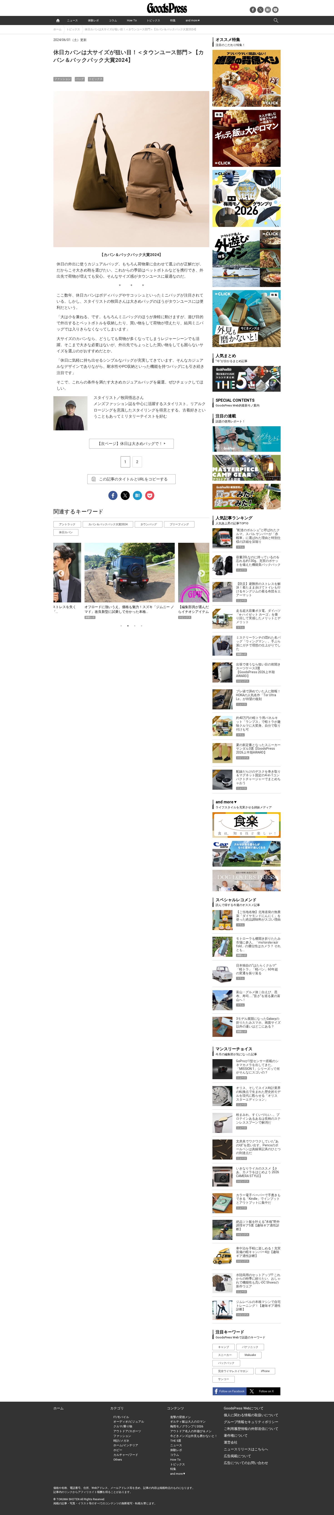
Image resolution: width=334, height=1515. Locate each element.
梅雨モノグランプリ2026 (186, 1426)
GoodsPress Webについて (244, 1408)
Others (117, 1459)
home (57, 20)
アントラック (67, 524)
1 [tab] (121, 626)
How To (132, 20)
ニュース (72, 20)
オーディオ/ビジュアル (128, 1421)
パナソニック (250, 1347)
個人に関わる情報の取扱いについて (251, 1415)
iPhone (265, 1371)
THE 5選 (175, 1440)
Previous (59, 572)
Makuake (250, 1355)
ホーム (57, 29)
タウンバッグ (148, 524)
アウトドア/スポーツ (127, 1431)
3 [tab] (134, 626)
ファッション (62, 79)
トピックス (153, 20)
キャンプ (223, 1347)
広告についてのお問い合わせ (246, 1463)
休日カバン (66, 532)
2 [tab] (128, 626)
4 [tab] (141, 626)
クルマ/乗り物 (122, 1426)
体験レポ (93, 20)
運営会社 (230, 1442)
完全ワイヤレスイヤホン (233, 1371)
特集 (173, 20)
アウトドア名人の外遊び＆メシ (191, 1431)
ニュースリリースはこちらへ (246, 1449)
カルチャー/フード (125, 1455)
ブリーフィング (179, 524)
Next (199, 572)
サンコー (223, 1379)
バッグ (80, 79)
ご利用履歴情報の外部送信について (251, 1429)
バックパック (226, 1363)
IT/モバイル (121, 1417)
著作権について (236, 1436)
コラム (113, 20)
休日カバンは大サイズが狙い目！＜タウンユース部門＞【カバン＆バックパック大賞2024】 (141, 29)
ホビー (117, 1450)
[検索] (276, 20)
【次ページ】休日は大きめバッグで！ (131, 443)
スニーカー (225, 1355)
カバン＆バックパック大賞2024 (107, 524)
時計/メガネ (121, 1440)
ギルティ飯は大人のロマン (188, 1421)
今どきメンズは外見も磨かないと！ (193, 1436)
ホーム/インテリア (125, 1445)
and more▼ (193, 20)
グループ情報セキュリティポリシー (251, 1422)
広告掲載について (237, 1456)
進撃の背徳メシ (180, 1417)
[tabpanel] (131, 581)
